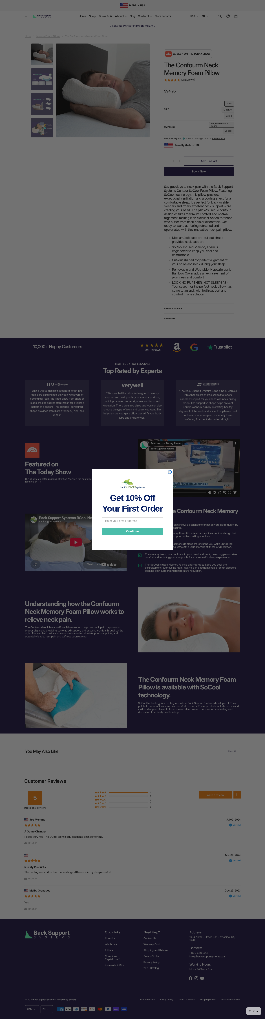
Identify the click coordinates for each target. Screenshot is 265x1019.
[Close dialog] (170, 472)
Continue (132, 531)
